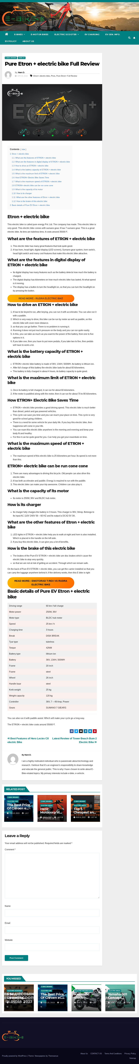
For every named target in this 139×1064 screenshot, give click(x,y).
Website (9, 940)
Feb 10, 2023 (49, 1003)
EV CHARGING (92, 34)
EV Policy (11, 41)
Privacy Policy (130, 1054)
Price (53, 76)
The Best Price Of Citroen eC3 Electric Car (18, 808)
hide (23, 149)
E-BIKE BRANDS (11, 58)
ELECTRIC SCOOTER (15, 990)
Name (8, 906)
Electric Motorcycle (83, 990)
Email (7, 923)
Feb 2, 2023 (116, 1003)
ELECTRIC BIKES (46, 805)
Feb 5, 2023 (82, 1003)
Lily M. (60, 817)
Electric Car (13, 801)
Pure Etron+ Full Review (66, 76)
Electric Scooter (65, 34)
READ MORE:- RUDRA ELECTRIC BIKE (41, 298)
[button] (129, 38)
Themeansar (53, 1056)
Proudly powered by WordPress (14, 1056)
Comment (10, 849)
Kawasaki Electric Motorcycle (83, 997)
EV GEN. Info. (112, 34)
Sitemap (132, 1058)
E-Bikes (18, 34)
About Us (28, 41)
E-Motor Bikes (39, 34)
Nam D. (21, 72)
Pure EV (22, 58)
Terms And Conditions (113, 1054)
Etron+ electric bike (41, 76)
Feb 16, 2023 (15, 1003)
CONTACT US (96, 1054)
